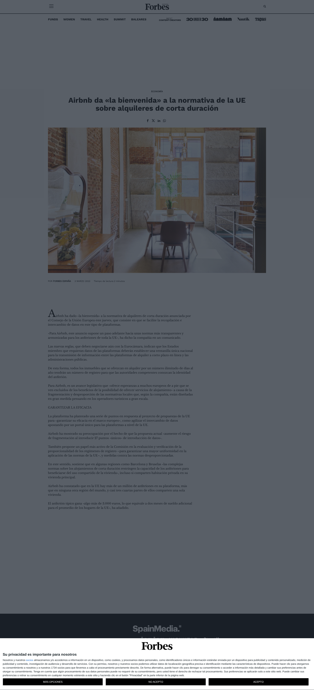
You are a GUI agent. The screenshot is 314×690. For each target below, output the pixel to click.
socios (29, 660)
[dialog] (157, 664)
